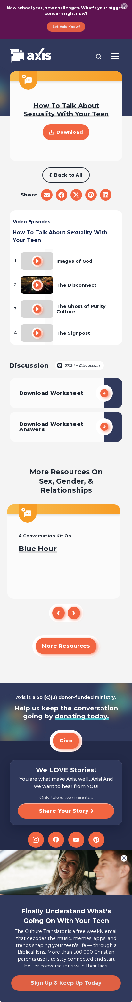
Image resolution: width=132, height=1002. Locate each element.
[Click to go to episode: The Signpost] (37, 333)
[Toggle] (115, 56)
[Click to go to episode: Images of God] (37, 261)
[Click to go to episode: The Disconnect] (37, 285)
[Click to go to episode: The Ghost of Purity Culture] (37, 309)
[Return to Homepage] (30, 56)
